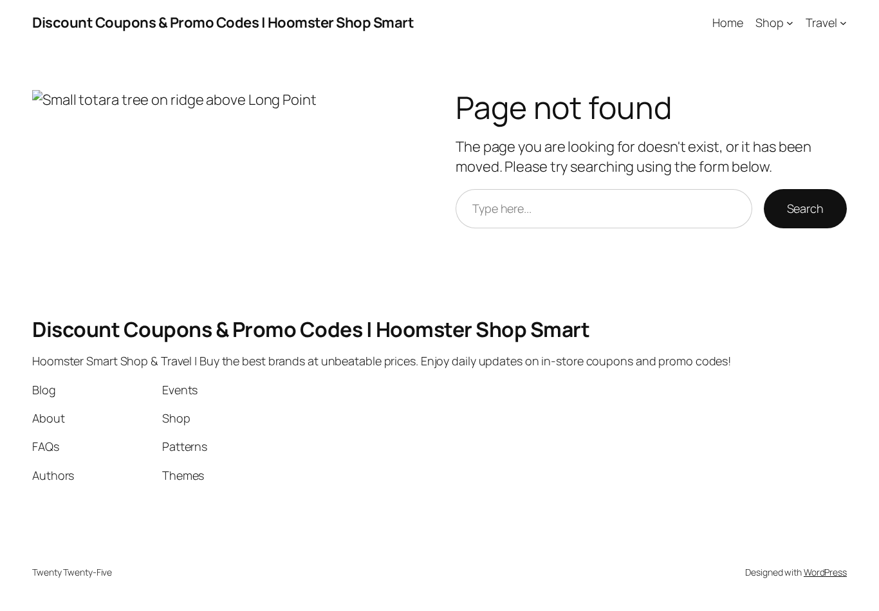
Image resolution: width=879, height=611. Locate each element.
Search (805, 208)
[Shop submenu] (789, 22)
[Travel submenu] (843, 22)
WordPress (825, 572)
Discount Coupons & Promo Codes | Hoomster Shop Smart (223, 22)
